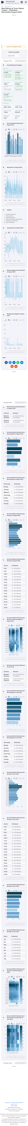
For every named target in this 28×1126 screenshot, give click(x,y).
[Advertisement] (14, 30)
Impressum (8, 1102)
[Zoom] (9, 129)
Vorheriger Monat (7, 61)
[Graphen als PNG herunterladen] (6, 129)
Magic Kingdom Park (8, 6)
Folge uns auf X (14, 1104)
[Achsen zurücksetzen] (21, 129)
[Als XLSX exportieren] (24, 129)
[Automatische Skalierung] (19, 129)
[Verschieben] (11, 129)
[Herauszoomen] (16, 129)
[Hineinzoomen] (14, 129)
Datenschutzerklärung (17, 1102)
